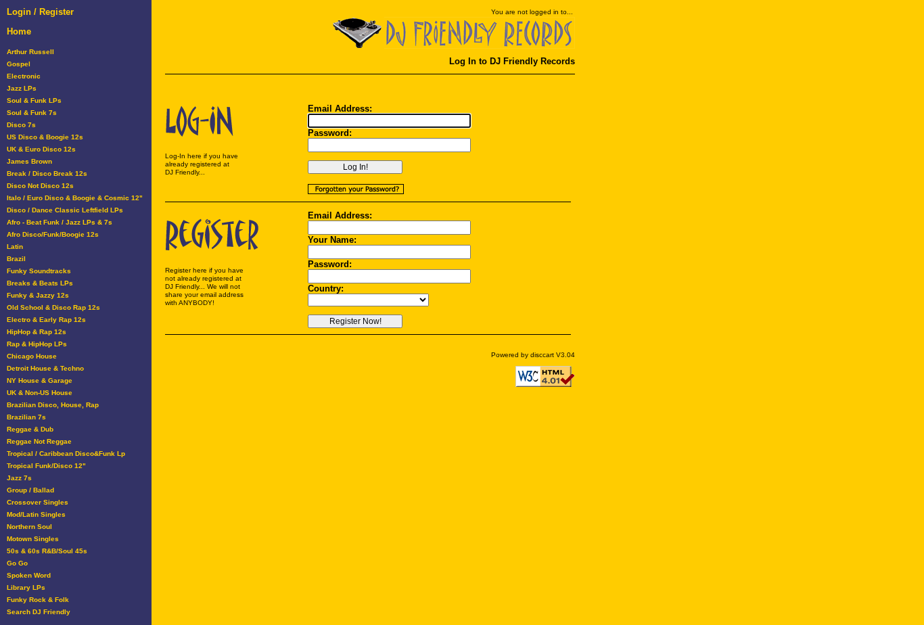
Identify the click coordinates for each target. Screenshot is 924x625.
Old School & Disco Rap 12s (53, 307)
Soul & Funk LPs (34, 100)
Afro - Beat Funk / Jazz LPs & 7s (59, 222)
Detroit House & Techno (45, 368)
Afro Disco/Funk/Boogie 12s (53, 234)
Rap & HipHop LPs (37, 344)
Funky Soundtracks (39, 271)
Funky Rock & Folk (38, 599)
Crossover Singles (37, 502)
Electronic (24, 76)
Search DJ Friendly (38, 612)
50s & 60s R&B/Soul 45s (47, 551)
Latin (15, 246)
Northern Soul (29, 526)
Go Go (17, 563)
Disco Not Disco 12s (40, 185)
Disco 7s (21, 125)
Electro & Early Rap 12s (46, 319)
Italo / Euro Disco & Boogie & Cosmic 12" (75, 198)
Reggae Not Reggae (39, 441)
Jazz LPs (22, 88)
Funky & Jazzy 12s (38, 295)
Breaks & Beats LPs (40, 283)
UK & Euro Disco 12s (41, 149)
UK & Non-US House (39, 392)
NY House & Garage (39, 380)
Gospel (18, 64)
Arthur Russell (30, 51)
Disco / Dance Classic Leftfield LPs (65, 210)
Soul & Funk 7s (32, 112)
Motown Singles (33, 538)
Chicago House (32, 356)
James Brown (29, 161)
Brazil (16, 258)
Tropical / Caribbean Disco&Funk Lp (66, 453)
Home (19, 31)
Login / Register (40, 12)
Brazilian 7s (26, 417)
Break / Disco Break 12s (47, 173)
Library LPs (26, 587)
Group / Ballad (30, 490)
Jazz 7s (19, 478)
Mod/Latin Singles (36, 514)
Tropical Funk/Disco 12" (46, 465)
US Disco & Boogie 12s (45, 137)
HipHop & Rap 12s (36, 331)
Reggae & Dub (30, 429)
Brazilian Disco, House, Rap (53, 405)
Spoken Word (29, 575)
